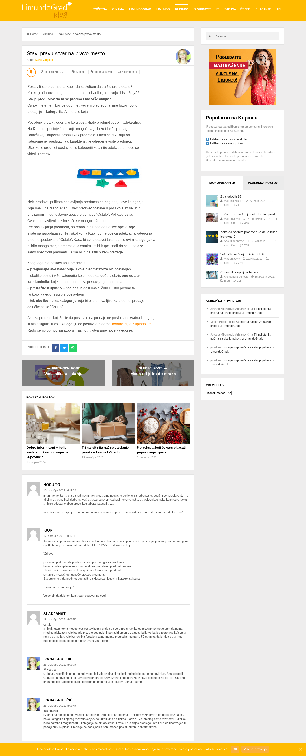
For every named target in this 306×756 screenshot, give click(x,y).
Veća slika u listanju (63, 373)
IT (217, 9)
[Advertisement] (242, 77)
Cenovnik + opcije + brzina (239, 272)
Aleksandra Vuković (236, 276)
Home (34, 34)
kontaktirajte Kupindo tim (131, 324)
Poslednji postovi (263, 183)
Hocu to (51, 485)
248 (246, 245)
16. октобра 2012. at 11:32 (59, 490)
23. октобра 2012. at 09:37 (59, 664)
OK (235, 749)
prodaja (99, 71)
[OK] (300, 749)
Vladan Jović (232, 218)
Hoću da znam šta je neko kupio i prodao (249, 214)
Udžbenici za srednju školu (227, 143)
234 (240, 262)
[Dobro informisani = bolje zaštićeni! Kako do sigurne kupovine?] (52, 423)
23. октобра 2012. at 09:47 (59, 705)
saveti (108, 71)
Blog (227, 280)
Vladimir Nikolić (233, 200)
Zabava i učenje (237, 9)
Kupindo (181, 9)
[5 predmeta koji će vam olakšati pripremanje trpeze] (163, 423)
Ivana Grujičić (44, 60)
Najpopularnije (222, 183)
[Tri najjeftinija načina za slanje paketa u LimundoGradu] (108, 423)
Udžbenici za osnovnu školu (228, 139)
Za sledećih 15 (230, 196)
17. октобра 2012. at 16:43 (59, 536)
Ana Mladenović (234, 241)
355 (246, 222)
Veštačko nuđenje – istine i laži (242, 254)
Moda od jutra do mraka (153, 373)
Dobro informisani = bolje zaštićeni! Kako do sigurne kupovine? (47, 452)
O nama (118, 9)
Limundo (163, 9)
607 (240, 205)
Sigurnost (202, 9)
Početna (100, 9)
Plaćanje (263, 9)
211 (239, 280)
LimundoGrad (140, 9)
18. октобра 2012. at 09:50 (59, 619)
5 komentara (129, 71)
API (278, 9)
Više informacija (255, 749)
